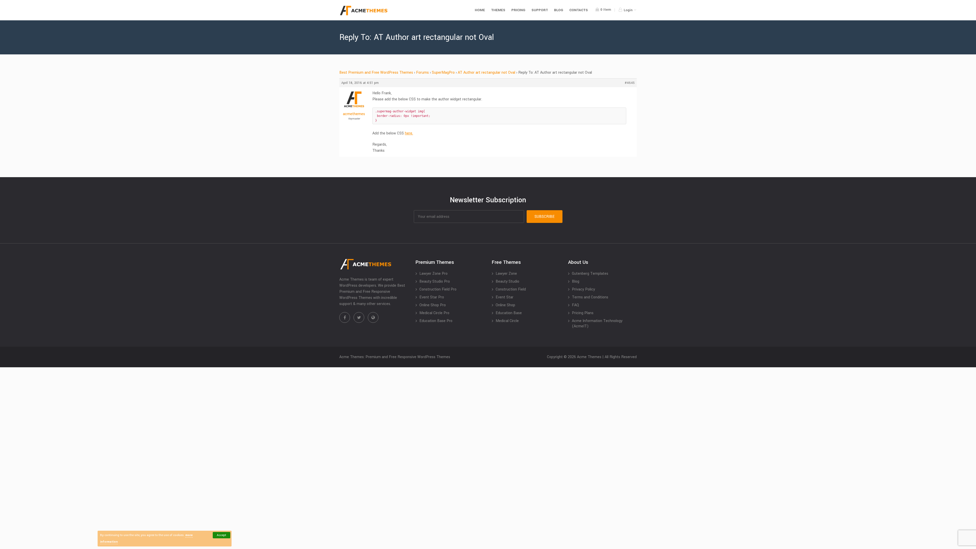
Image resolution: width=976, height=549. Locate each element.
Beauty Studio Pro (434, 281)
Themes (498, 10)
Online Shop (505, 305)
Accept (221, 535)
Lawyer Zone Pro (433, 273)
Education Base (509, 313)
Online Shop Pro (432, 305)
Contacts (578, 10)
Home (480, 10)
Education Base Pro (435, 321)
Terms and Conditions (590, 297)
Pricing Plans (582, 313)
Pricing (518, 10)
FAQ (575, 305)
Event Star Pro (431, 297)
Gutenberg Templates (590, 273)
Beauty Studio (507, 281)
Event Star (504, 297)
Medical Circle (507, 321)
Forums (422, 72)
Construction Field (511, 289)
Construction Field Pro (437, 289)
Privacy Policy (583, 289)
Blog (558, 10)
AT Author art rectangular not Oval (486, 72)
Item (605, 9)
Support (539, 10)
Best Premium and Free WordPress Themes (376, 72)
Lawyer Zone (506, 273)
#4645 (630, 83)
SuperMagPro (443, 72)
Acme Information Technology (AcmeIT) (597, 323)
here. (409, 133)
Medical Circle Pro (434, 313)
